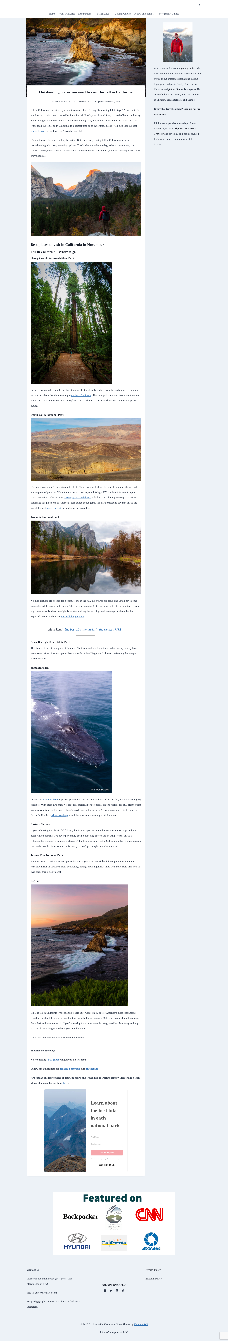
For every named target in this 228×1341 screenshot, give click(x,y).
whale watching (59, 815)
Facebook (74, 1068)
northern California (81, 395)
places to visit (38, 130)
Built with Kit (106, 1165)
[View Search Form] (199, 5)
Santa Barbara (50, 799)
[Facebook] (105, 1290)
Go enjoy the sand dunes (77, 497)
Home (52, 13)
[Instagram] (117, 1290)
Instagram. (92, 1068)
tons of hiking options (72, 616)
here (65, 1082)
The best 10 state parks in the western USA (92, 629)
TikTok (63, 1068)
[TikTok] (123, 1290)
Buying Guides (123, 13)
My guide (53, 1059)
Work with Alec (67, 13)
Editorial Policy (153, 1278)
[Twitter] (111, 1290)
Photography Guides (168, 13)
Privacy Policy (153, 1269)
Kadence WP (141, 1324)
